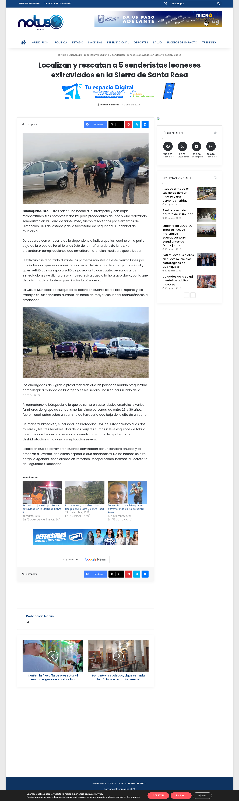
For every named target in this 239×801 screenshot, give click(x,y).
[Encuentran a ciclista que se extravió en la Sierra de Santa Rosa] (127, 492)
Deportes (141, 42)
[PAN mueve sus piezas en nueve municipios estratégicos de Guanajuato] (206, 259)
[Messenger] (145, 124)
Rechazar (181, 795)
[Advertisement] (85, 594)
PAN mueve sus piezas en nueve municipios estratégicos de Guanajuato (178, 261)
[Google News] (95, 559)
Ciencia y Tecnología (57, 3)
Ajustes (202, 795)
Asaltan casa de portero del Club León (178, 212)
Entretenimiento (29, 3)
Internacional (118, 42)
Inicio (63, 55)
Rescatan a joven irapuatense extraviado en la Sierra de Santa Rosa (42, 509)
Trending (209, 42)
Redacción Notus (109, 104)
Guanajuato (75, 55)
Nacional (95, 42)
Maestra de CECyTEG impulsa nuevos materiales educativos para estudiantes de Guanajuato (177, 235)
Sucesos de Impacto (182, 42)
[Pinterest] (128, 124)
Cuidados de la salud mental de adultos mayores (178, 280)
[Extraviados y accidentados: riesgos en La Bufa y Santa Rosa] (84, 492)
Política (61, 42)
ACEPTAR (158, 795)
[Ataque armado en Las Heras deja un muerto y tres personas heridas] (206, 193)
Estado (77, 42)
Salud (157, 42)
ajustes (135, 797)
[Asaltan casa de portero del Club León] (206, 215)
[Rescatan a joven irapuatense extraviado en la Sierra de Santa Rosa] (42, 492)
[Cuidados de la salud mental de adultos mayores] (206, 281)
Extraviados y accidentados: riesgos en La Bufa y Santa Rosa (84, 507)
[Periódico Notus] (40, 22)
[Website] (28, 622)
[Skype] (136, 124)
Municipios (40, 42)
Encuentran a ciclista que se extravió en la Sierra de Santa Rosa (126, 509)
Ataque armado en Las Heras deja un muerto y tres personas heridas (176, 194)
